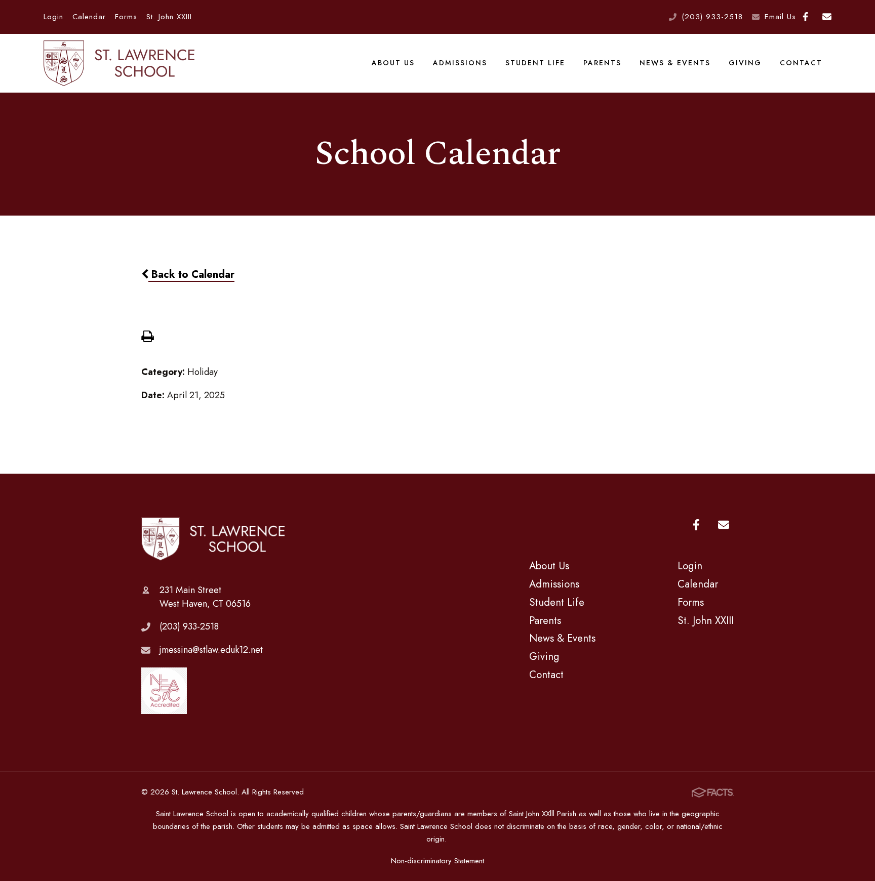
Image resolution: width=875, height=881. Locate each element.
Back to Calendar (191, 274)
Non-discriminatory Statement (437, 860)
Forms (126, 16)
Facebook (806, 17)
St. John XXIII (169, 16)
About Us (393, 63)
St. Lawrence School (213, 539)
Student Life (535, 63)
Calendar (89, 16)
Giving (745, 63)
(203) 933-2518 (712, 16)
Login (53, 16)
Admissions (460, 63)
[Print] (147, 337)
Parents (602, 63)
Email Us (780, 16)
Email (826, 17)
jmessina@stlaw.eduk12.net (211, 649)
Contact (801, 63)
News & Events (675, 63)
